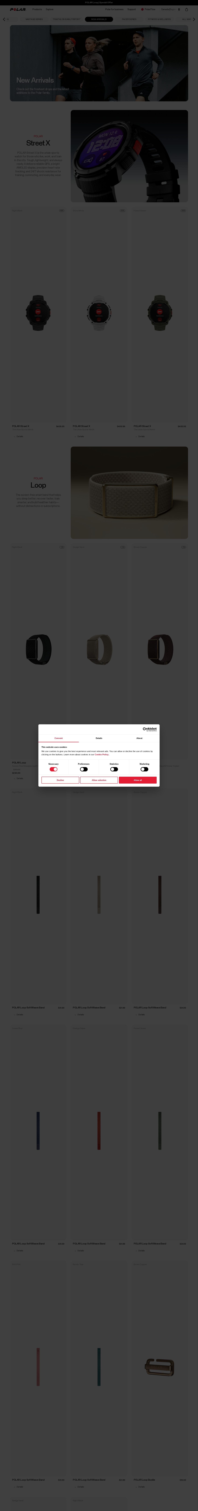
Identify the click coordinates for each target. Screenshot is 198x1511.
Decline (60, 780)
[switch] (84, 769)
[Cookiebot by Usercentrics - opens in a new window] (145, 729)
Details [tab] (99, 738)
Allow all (138, 780)
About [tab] (139, 738)
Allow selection (99, 780)
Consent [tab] (59, 738)
